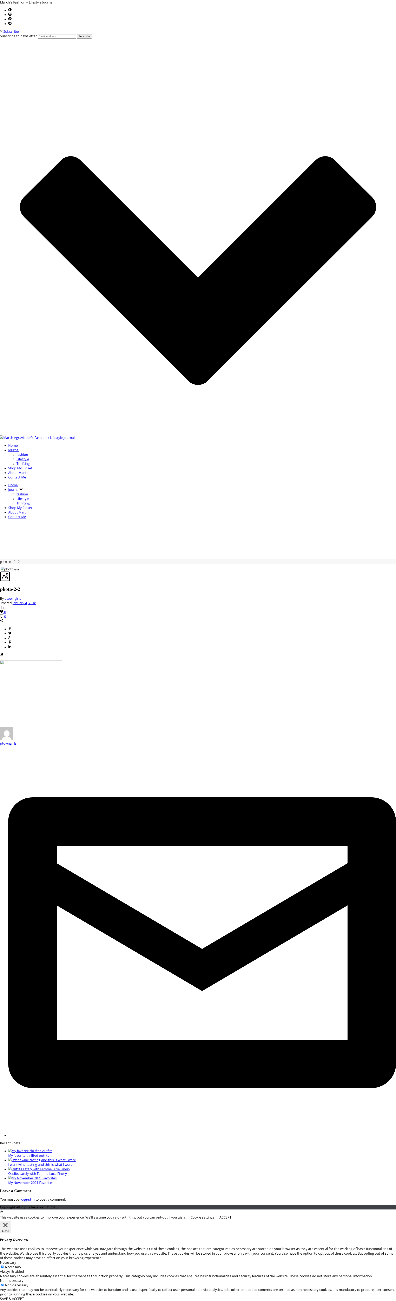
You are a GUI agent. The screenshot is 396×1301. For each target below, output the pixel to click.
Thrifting (23, 463)
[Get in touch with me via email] (202, 1135)
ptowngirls (13, 598)
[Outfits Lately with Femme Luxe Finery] (39, 1169)
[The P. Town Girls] (37, 437)
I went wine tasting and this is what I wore (40, 1164)
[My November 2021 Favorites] (32, 1178)
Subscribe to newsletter (18, 36)
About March (18, 472)
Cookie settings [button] (202, 1217)
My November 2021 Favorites (30, 1182)
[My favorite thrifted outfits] (30, 1151)
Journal (13, 450)
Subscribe (11, 31)
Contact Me (17, 477)
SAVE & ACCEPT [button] (12, 1298)
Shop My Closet (20, 468)
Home (13, 445)
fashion (22, 454)
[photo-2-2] (0, 569)
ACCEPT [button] (225, 1217)
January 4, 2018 (24, 603)
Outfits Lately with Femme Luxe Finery (37, 1173)
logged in (27, 1199)
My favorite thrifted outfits (28, 1155)
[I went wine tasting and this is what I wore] (42, 1160)
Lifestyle (22, 459)
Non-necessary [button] (11, 1280)
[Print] (1, 655)
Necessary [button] (8, 1262)
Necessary (13, 1267)
